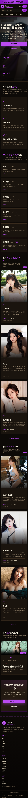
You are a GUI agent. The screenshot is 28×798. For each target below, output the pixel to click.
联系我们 (10, 795)
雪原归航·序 (7, 420)
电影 (7, 14)
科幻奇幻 (4, 761)
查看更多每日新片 (14, 624)
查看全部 (25, 266)
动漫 (21, 14)
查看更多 (5, 174)
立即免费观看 (14, 43)
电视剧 (12, 14)
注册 (25, 6)
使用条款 (21, 795)
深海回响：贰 (8, 550)
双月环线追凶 (8, 495)
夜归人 (5, 364)
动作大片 (4, 758)
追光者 (5, 606)
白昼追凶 (6, 308)
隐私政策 (15, 795)
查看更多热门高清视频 (14, 438)
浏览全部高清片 (14, 701)
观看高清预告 (14, 48)
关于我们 (4, 795)
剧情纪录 (4, 771)
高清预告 (4, 783)
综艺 (17, 14)
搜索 (24, 10)
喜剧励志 (4, 768)
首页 (2, 14)
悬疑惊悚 (4, 766)
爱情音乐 (4, 763)
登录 (20, 6)
